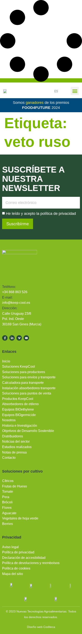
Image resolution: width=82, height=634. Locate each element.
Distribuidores (12, 436)
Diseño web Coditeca (41, 627)
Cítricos (7, 481)
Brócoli (7, 502)
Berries (7, 524)
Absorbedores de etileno (20, 404)
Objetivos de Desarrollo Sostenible (28, 431)
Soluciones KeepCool (18, 366)
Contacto (9, 457)
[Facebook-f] (5, 338)
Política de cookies (16, 568)
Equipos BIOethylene (18, 409)
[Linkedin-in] (12, 338)
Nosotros (9, 420)
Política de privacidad (18, 552)
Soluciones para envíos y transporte (29, 377)
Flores (7, 507)
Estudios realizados (17, 447)
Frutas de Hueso (14, 486)
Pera (5, 497)
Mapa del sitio (12, 574)
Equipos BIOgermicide (19, 415)
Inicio (6, 361)
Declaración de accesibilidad (23, 557)
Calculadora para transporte (23, 382)
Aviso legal (10, 547)
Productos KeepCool (17, 399)
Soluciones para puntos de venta (26, 393)
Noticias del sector (16, 441)
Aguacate (9, 513)
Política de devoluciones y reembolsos (31, 563)
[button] (75, 91)
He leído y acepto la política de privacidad (41, 213)
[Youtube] (26, 338)
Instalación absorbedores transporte (29, 388)
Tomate (7, 491)
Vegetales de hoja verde (20, 518)
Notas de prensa (14, 452)
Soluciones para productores (23, 372)
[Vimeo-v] (19, 338)
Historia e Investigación (19, 425)
